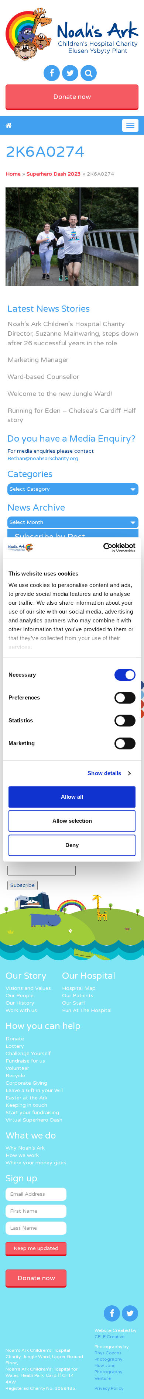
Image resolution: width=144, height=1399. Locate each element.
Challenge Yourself (28, 1053)
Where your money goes (36, 1163)
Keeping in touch (26, 1105)
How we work (22, 1155)
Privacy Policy (109, 1388)
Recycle (15, 1075)
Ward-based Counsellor (43, 377)
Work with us (21, 1010)
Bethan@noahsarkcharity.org (42, 458)
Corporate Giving (26, 1083)
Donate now (72, 97)
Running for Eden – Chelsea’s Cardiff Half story (71, 415)
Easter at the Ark (26, 1098)
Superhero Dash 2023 (54, 174)
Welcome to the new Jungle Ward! (59, 394)
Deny (72, 845)
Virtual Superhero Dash (34, 1120)
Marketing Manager (37, 360)
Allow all (72, 797)
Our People (20, 995)
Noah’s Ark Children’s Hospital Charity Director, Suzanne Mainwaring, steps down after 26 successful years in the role (72, 333)
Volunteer (17, 1068)
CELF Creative (109, 1336)
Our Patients (77, 995)
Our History (20, 1003)
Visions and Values (28, 988)
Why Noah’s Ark (25, 1148)
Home (13, 174)
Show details (104, 773)
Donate (15, 1039)
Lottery (15, 1046)
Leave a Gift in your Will (34, 1090)
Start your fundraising (32, 1112)
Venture (103, 1378)
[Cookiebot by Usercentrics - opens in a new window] (104, 547)
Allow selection (72, 821)
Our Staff (73, 1003)
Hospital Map (79, 988)
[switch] (125, 698)
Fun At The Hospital (87, 1010)
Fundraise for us (25, 1061)
